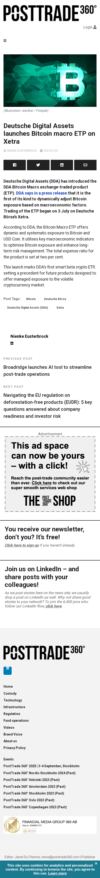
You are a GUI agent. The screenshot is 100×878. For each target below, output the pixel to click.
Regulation (11, 714)
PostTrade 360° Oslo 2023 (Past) (28, 800)
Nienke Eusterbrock (22, 150)
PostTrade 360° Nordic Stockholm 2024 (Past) (39, 773)
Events (8, 759)
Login (87, 27)
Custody (10, 693)
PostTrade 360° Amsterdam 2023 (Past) (34, 786)
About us (10, 741)
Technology (12, 700)
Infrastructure (14, 707)
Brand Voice (12, 734)
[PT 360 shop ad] (50, 474)
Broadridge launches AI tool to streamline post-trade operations (47, 367)
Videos (8, 727)
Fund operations (16, 720)
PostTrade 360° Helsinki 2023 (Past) (31, 780)
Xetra (60, 307)
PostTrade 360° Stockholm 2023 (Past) (33, 793)
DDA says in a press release (41, 193)
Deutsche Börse (55, 299)
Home (8, 686)
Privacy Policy (14, 748)
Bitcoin (31, 299)
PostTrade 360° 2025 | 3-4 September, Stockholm (41, 766)
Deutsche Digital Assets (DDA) (27, 307)
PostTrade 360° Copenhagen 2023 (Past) (35, 807)
